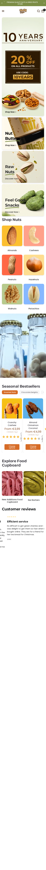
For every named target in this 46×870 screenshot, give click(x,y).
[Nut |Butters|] (23, 133)
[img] (11, 437)
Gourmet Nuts (10, 392)
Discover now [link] (11, 179)
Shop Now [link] (10, 112)
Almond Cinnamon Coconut (33, 425)
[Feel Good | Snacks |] (23, 200)
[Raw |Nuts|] (23, 167)
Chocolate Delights (29, 392)
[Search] (38, 11)
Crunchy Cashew (12, 424)
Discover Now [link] (11, 212)
